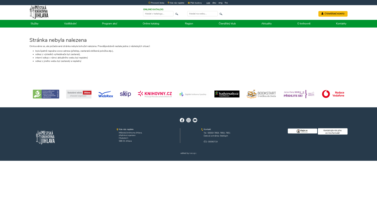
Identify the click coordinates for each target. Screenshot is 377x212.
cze (208, 2)
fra (226, 2)
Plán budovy (196, 2)
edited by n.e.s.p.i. (189, 153)
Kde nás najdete (176, 2)
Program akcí (109, 23)
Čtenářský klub (227, 23)
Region (189, 23)
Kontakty (341, 23)
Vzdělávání (70, 23)
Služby (34, 23)
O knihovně (303, 23)
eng (220, 2)
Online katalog (151, 23)
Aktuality (266, 23)
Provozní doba (157, 2)
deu (214, 2)
